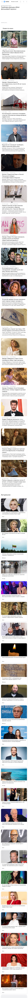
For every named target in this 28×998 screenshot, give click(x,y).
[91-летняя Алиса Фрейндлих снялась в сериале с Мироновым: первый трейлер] (14, 611)
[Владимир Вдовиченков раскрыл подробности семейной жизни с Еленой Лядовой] (14, 735)
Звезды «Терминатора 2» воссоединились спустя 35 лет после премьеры (14, 84)
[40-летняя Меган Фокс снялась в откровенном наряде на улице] (14, 880)
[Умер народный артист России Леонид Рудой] (14, 653)
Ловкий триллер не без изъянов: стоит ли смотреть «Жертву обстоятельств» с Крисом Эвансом (13, 207)
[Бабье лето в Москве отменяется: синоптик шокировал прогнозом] (14, 570)
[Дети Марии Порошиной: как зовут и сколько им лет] (14, 529)
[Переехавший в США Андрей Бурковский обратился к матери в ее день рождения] (14, 756)
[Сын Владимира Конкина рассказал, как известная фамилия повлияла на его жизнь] (14, 818)
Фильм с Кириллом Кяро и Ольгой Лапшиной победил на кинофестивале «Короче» (13, 176)
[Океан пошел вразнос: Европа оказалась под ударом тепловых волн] (14, 777)
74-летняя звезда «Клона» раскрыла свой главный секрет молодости (13, 300)
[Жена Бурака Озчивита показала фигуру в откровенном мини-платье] (14, 984)
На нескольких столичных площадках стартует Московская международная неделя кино (14, 115)
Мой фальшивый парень (6, 5)
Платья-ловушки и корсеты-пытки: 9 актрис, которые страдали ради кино (14, 481)
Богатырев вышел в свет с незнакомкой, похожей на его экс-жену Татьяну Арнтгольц (12, 269)
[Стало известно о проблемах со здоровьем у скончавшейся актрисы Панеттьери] (14, 508)
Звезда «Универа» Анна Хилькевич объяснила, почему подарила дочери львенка (14, 389)
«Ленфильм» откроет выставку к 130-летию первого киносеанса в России (13, 329)
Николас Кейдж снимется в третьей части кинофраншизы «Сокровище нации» (13, 450)
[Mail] (4, 1)
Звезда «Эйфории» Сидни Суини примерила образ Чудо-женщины (12, 359)
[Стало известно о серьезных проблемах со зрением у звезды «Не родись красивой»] (14, 942)
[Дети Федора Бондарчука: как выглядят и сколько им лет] (14, 839)
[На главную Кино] (7, 1)
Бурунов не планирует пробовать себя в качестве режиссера (12, 145)
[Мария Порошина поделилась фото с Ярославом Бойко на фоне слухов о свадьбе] (14, 591)
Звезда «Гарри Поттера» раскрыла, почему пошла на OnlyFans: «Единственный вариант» (13, 238)
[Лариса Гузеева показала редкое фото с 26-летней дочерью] (14, 798)
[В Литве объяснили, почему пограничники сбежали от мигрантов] (14, 549)
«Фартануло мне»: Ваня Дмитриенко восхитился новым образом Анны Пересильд (13, 52)
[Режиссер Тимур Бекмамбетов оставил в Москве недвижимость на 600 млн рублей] (14, 694)
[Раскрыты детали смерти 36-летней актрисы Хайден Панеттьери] (14, 901)
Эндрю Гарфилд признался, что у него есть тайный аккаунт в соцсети (13, 420)
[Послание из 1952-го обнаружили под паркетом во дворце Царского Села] (14, 673)
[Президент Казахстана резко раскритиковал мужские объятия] (14, 715)
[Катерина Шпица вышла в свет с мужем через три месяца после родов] (14, 922)
